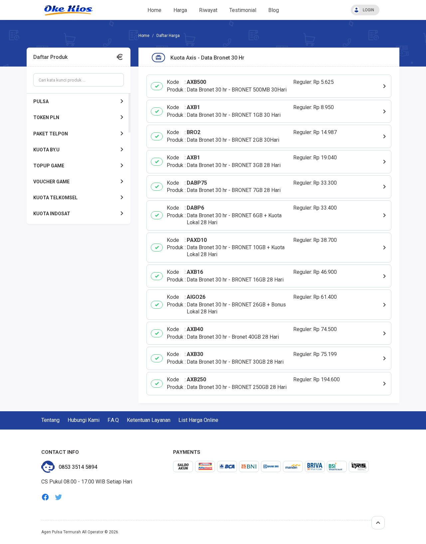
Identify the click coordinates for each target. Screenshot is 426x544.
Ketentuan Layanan (148, 420)
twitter (58, 497)
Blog (273, 10)
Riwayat (208, 10)
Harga (180, 10)
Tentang (50, 420)
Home (154, 10)
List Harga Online (198, 420)
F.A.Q (113, 420)
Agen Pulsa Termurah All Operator (72, 532)
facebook (45, 497)
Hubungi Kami (84, 420)
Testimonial (242, 10)
